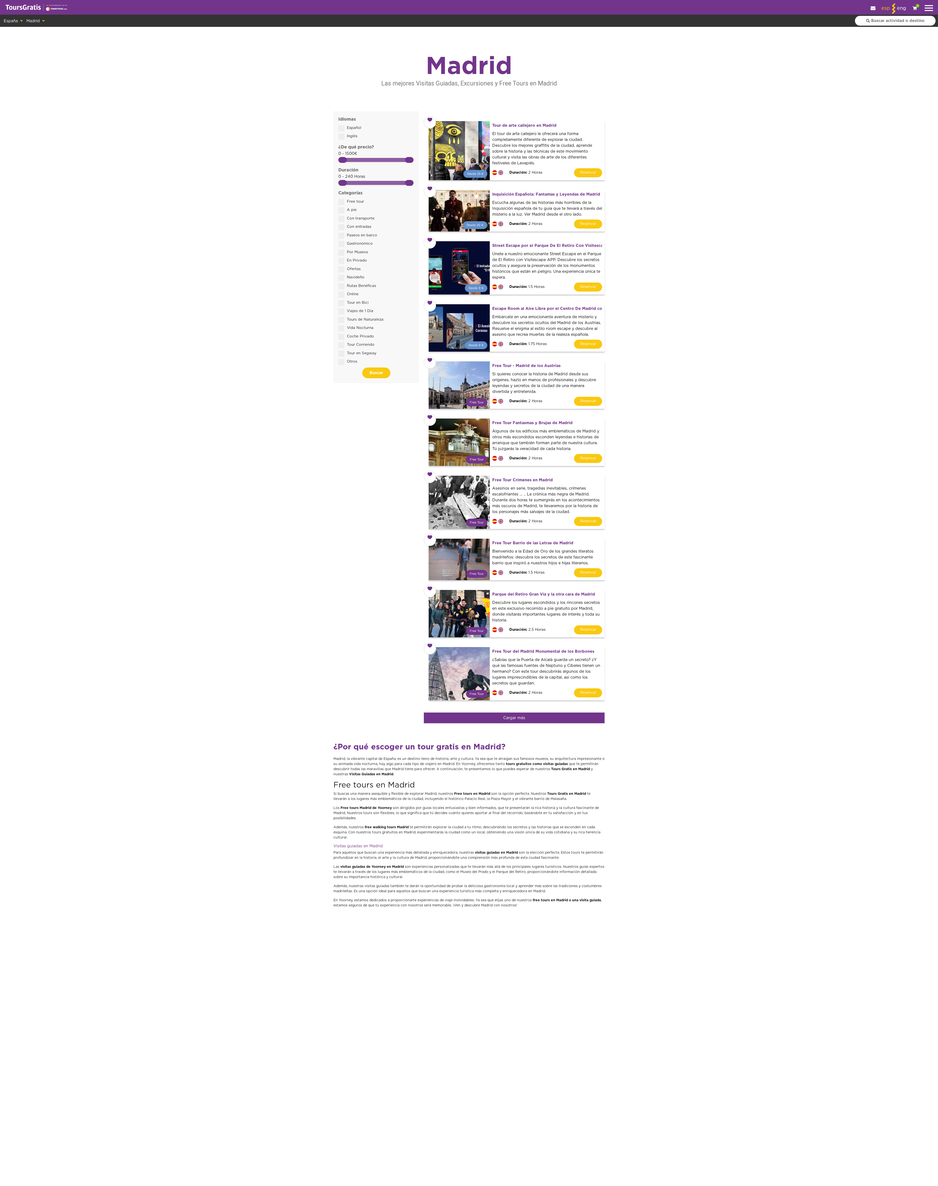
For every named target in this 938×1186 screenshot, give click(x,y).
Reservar (588, 172)
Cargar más (514, 718)
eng (901, 8)
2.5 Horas (527, 629)
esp (885, 8)
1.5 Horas (526, 287)
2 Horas (525, 172)
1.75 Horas (528, 344)
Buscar (376, 373)
